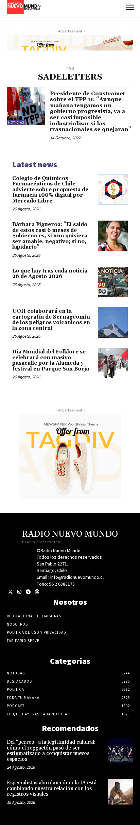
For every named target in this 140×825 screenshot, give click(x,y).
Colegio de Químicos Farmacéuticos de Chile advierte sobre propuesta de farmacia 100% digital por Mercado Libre (50, 189)
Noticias (16, 122)
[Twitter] (10, 592)
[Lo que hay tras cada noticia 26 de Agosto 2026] (113, 282)
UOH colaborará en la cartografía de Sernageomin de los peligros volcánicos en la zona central (51, 320)
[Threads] (36, 592)
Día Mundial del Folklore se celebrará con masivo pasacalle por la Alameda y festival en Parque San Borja (50, 360)
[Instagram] (19, 592)
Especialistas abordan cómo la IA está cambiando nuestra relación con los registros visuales (52, 788)
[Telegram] (28, 592)
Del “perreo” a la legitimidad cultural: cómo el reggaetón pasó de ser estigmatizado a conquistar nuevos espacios (51, 751)
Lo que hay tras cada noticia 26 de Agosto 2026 (49, 274)
